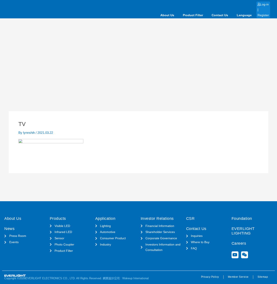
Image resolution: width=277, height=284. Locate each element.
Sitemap (263, 276)
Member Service (238, 276)
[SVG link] (15, 275)
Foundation (242, 218)
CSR (190, 218)
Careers (239, 243)
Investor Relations (157, 218)
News (9, 229)
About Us (167, 15)
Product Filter (193, 15)
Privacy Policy (210, 276)
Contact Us (220, 15)
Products (58, 218)
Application (105, 218)
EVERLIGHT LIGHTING (243, 231)
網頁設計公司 (111, 278)
